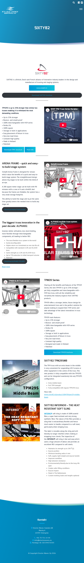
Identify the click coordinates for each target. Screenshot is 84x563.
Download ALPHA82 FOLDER (14, 261)
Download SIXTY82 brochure (42, 95)
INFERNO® (48, 413)
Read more (6, 267)
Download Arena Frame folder (14, 209)
